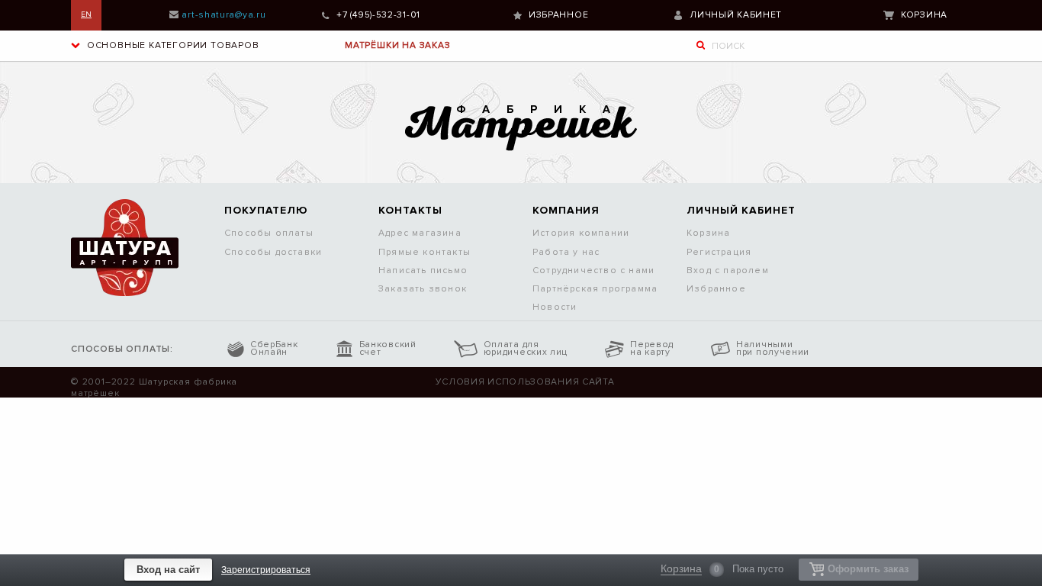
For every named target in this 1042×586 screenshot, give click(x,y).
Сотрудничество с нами (593, 270)
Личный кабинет (736, 15)
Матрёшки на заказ (398, 45)
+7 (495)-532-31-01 (378, 15)
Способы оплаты (269, 233)
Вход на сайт (168, 569)
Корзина (924, 15)
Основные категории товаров (171, 45)
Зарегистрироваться (265, 570)
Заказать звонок (422, 289)
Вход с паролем (728, 270)
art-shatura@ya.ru (223, 15)
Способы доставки (273, 252)
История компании (580, 233)
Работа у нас (566, 252)
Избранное (558, 15)
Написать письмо (423, 270)
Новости (554, 307)
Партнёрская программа (595, 289)
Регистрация (719, 252)
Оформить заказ (868, 569)
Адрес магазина (420, 233)
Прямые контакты (424, 252)
